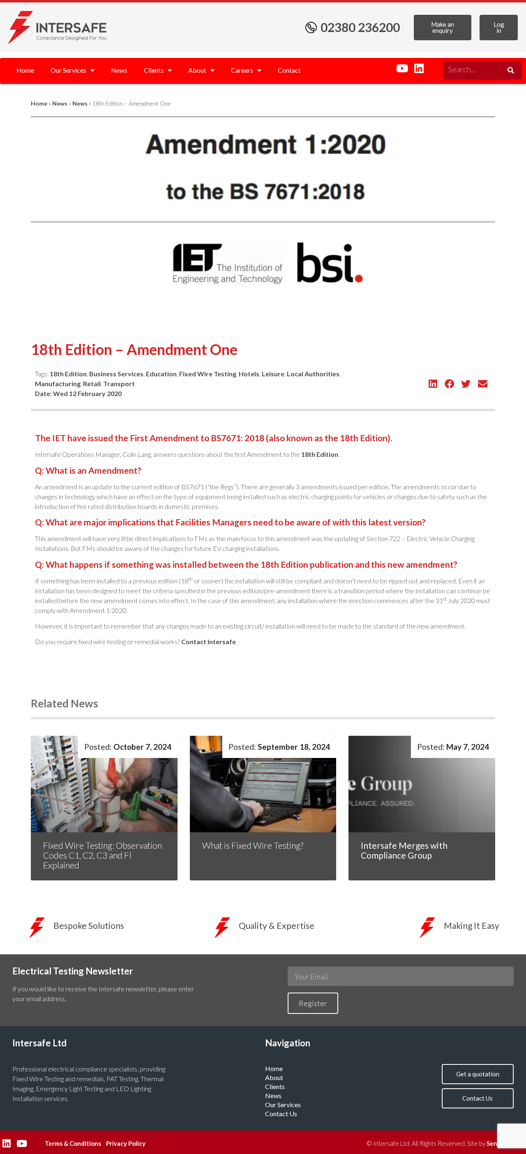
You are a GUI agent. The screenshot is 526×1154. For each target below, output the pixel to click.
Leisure (273, 374)
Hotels (249, 374)
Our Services (68, 70)
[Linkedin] (418, 68)
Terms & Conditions (73, 1143)
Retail (92, 383)
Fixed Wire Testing (207, 374)
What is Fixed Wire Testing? (253, 845)
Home (25, 70)
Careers (242, 70)
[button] (432, 383)
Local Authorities (313, 374)
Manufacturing (58, 383)
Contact (289, 70)
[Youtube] (401, 68)
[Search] (509, 70)
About (197, 70)
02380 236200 (360, 27)
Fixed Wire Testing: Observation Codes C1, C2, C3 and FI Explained (102, 855)
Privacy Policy (125, 1143)
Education (161, 374)
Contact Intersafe (208, 641)
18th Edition (68, 374)
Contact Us (281, 1113)
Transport (119, 383)
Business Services (116, 374)
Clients (154, 70)
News (119, 70)
